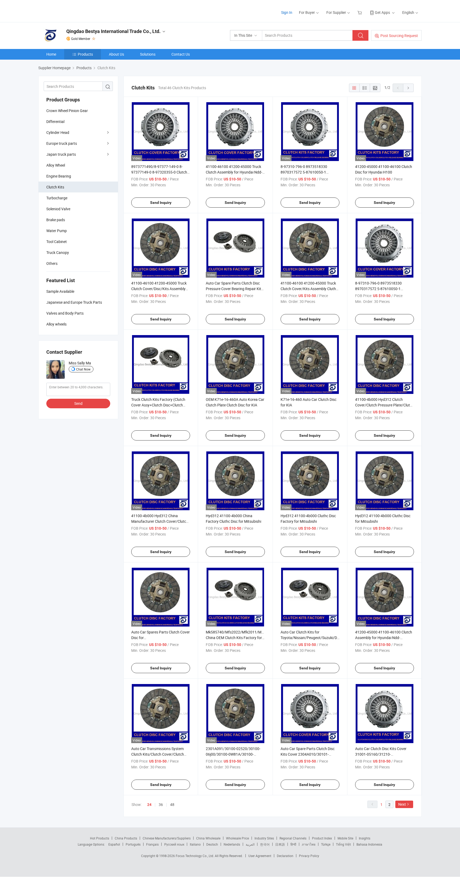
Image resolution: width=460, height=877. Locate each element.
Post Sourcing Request (399, 35)
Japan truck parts (61, 154)
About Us (116, 54)
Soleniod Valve (58, 208)
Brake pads (55, 219)
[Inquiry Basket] (360, 12)
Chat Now (83, 369)
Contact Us (180, 54)
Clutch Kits (55, 187)
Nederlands (232, 844)
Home (51, 54)
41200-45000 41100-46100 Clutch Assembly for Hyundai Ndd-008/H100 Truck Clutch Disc (383, 637)
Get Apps (382, 12)
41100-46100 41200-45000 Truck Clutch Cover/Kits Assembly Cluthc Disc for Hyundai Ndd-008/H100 (309, 289)
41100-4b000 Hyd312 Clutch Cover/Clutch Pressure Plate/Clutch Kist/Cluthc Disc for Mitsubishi (384, 405)
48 (172, 804)
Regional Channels (293, 838)
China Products (126, 838)
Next (402, 804)
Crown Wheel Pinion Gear (67, 110)
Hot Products (99, 838)
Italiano (195, 844)
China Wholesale (208, 838)
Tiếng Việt (343, 844)
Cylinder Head (57, 132)
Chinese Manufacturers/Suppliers (167, 838)
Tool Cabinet (56, 241)
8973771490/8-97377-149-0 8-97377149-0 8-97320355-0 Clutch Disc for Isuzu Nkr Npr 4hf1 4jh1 (159, 172)
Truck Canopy (57, 252)
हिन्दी (293, 844)
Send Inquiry (160, 202)
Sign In (286, 12)
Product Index (322, 838)
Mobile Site (345, 838)
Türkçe (325, 844)
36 (161, 804)
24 (149, 804)
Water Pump (56, 230)
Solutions (147, 54)
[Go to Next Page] (408, 88)
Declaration (285, 856)
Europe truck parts (61, 143)
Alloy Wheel (55, 165)
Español (114, 844)
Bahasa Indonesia (369, 844)
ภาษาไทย (308, 844)
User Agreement (259, 856)
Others (52, 263)
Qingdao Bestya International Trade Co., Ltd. (113, 31)
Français (152, 844)
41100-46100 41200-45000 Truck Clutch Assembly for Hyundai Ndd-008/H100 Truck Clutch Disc (234, 172)
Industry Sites (264, 838)
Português (133, 844)
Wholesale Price (237, 838)
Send (78, 403)
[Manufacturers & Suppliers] (72, 10)
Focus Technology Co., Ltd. (195, 856)
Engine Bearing (58, 176)
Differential (55, 121)
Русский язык (174, 844)
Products (85, 54)
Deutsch (212, 844)
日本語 (280, 844)
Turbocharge (56, 197)
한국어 (265, 844)
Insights (364, 838)
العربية (250, 844)
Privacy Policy (309, 856)
